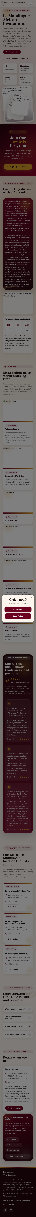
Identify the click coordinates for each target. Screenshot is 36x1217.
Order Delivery (18, 609)
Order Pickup (18, 616)
